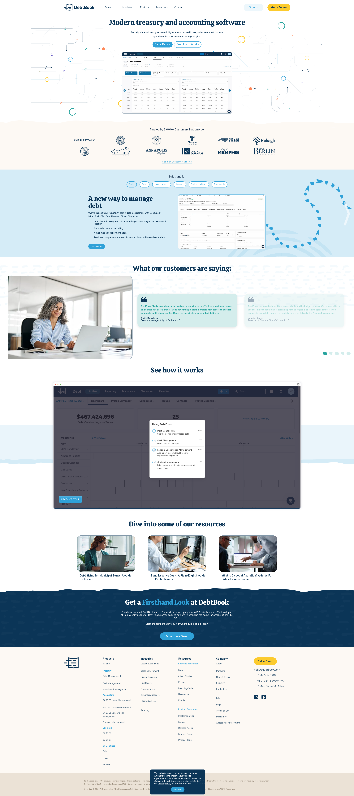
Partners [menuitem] (220, 671)
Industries (127, 7)
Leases (180, 184)
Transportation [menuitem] (147, 689)
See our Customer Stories (177, 162)
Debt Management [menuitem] (112, 676)
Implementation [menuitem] (186, 716)
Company (178, 7)
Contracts (219, 184)
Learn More (96, 246)
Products (109, 7)
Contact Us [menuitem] (221, 689)
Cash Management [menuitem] (112, 683)
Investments (162, 184)
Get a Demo (279, 8)
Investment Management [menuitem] (115, 689)
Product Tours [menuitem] (185, 740)
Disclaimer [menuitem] (221, 717)
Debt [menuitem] (105, 751)
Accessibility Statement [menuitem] (228, 723)
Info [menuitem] (218, 698)
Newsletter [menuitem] (184, 694)
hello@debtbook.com (267, 669)
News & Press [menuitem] (223, 677)
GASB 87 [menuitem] (107, 733)
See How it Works (187, 44)
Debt (131, 184)
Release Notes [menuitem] (185, 728)
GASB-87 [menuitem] (107, 764)
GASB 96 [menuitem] (107, 740)
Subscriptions (199, 184)
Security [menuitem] (220, 683)
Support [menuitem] (182, 722)
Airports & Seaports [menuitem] (150, 695)
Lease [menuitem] (105, 758)
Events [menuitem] (181, 700)
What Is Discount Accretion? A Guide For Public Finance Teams (247, 577)
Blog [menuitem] (180, 670)
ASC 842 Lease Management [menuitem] (117, 707)
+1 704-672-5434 (265, 686)
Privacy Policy (164, 783)
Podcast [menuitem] (182, 682)
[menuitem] (144, 709)
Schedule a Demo (177, 636)
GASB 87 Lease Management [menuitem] (117, 700)
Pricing (143, 7)
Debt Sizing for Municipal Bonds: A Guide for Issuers (105, 577)
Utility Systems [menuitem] (148, 701)
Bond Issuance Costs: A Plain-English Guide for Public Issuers (178, 577)
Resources (161, 7)
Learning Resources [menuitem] (188, 664)
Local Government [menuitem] (149, 664)
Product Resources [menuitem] (187, 709)
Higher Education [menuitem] (148, 677)
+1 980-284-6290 (265, 681)
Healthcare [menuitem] (146, 683)
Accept (177, 789)
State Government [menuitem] (149, 671)
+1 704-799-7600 (265, 675)
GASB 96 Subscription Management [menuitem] (113, 715)
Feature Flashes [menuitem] (186, 734)
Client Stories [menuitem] (185, 676)
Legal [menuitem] (219, 705)
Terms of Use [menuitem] (223, 711)
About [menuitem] (219, 664)
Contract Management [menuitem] (114, 722)
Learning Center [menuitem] (186, 688)
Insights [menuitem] (106, 664)
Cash (144, 184)
